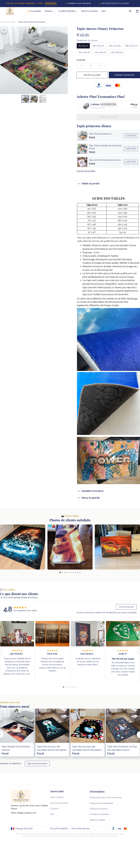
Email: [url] (14, 813)
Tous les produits (7, 22)
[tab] (63, 687)
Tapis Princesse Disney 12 (100, 134)
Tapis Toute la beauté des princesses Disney (105, 147)
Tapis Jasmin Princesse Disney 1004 (105, 160)
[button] (3, 550)
